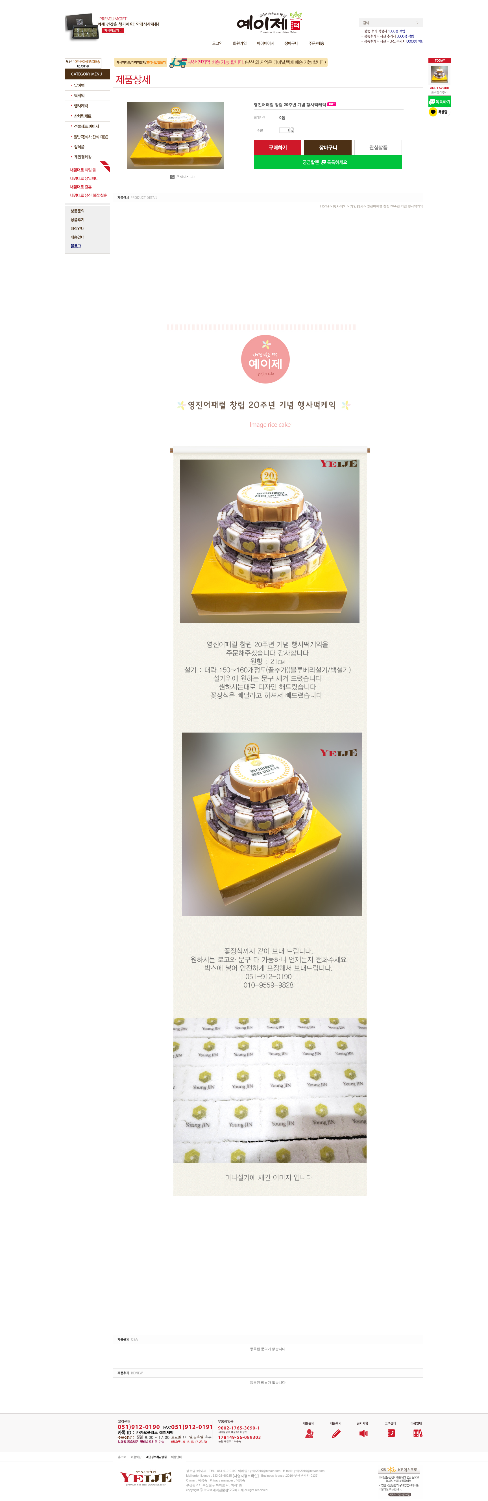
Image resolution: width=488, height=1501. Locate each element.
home (325, 206)
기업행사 (356, 206)
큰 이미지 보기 (186, 176)
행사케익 (340, 206)
